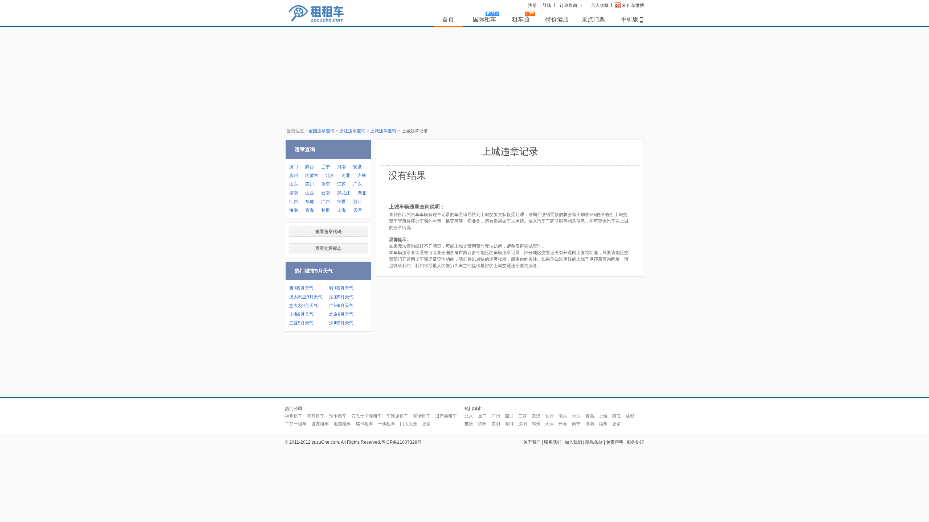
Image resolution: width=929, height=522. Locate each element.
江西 (293, 201)
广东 (357, 184)
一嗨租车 (386, 423)
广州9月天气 (341, 305)
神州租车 (293, 416)
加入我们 (573, 442)
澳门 (293, 166)
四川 (309, 184)
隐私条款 (594, 442)
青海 (309, 210)
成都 (630, 416)
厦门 (482, 416)
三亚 (522, 416)
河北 (345, 175)
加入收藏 (600, 5)
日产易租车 (446, 416)
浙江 (357, 201)
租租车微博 (633, 5)
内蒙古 (311, 175)
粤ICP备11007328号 (401, 442)
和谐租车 (421, 416)
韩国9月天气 (341, 288)
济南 (589, 423)
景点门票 (593, 19)
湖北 (361, 192)
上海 (341, 210)
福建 (309, 201)
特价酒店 (557, 19)
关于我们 (532, 442)
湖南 (293, 192)
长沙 (549, 416)
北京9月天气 (341, 314)
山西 (309, 192)
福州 (603, 423)
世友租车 (320, 423)
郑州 (536, 423)
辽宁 (325, 166)
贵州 (293, 175)
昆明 (495, 423)
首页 (448, 19)
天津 (357, 210)
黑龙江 (343, 192)
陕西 (309, 166)
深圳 (509, 416)
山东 (293, 184)
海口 (509, 423)
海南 (293, 210)
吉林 (361, 175)
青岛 (589, 416)
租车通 (520, 19)
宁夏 (341, 201)
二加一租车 (296, 423)
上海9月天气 (301, 314)
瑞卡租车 (338, 416)
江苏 (341, 184)
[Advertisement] (464, 366)
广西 (325, 201)
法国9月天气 (341, 296)
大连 (576, 416)
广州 (495, 416)
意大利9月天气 (303, 305)
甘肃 (325, 210)
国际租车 (484, 19)
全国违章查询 (321, 130)
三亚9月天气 (301, 323)
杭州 (482, 423)
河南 (341, 166)
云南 (325, 192)
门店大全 (408, 423)
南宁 (576, 423)
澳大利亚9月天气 (305, 296)
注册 (532, 5)
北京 (330, 175)
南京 (562, 416)
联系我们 (552, 442)
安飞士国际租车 (366, 416)
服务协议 (635, 442)
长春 (562, 423)
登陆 (547, 5)
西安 (616, 416)
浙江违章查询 (352, 130)
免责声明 (614, 442)
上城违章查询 (383, 130)
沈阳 (522, 423)
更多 (426, 423)
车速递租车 (397, 416)
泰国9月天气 (301, 288)
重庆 (325, 184)
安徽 (357, 166)
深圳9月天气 (341, 323)
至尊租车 (315, 416)
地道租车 (342, 423)
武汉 (536, 416)
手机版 (629, 19)
